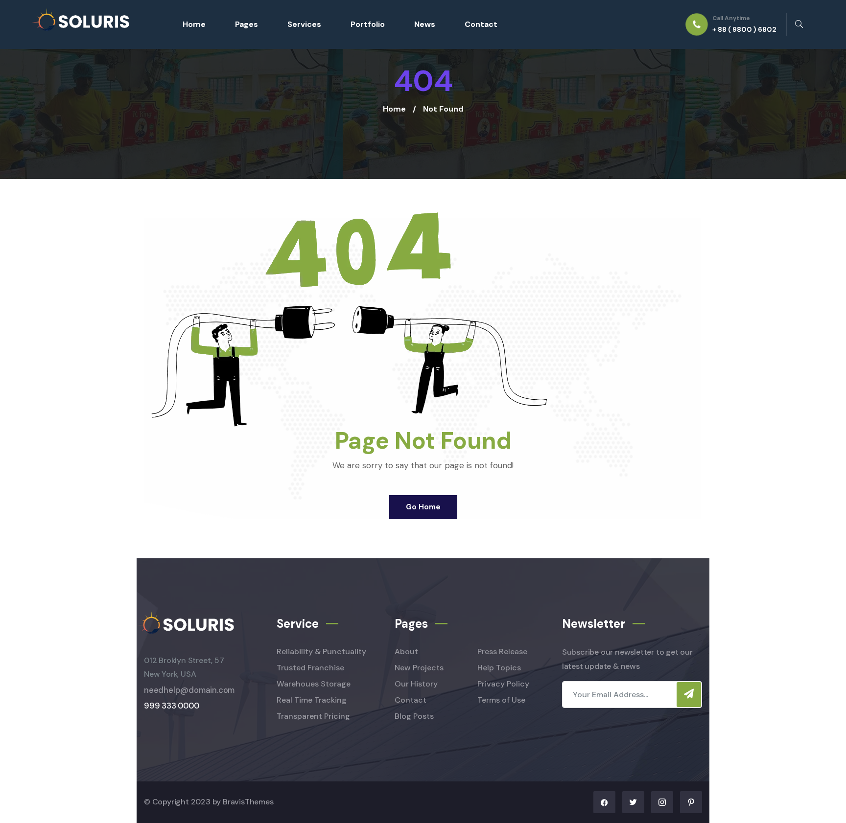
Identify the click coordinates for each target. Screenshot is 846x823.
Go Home (423, 507)
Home (194, 24)
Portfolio (368, 24)
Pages (246, 24)
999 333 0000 (171, 706)
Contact (481, 24)
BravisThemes (248, 802)
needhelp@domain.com (189, 690)
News (424, 24)
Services (304, 24)
